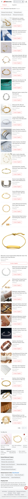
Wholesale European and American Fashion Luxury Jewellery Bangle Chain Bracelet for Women (19, 391)
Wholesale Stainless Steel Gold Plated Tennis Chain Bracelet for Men (19, 304)
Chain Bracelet (12, 452)
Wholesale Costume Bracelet (7, 467)
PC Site (14, 493)
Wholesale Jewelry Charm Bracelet (8, 464)
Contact (22, 494)
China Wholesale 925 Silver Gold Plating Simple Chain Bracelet (19, 354)
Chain (2, 475)
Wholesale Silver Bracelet (18, 14)
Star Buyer (10, 493)
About (5, 494)
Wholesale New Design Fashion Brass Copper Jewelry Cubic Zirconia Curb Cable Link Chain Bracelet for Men (19, 279)
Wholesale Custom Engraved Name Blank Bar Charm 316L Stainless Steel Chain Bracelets (14, 256)
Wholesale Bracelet (18, 12)
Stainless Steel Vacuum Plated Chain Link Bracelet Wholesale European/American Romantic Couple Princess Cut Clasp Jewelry (19, 403)
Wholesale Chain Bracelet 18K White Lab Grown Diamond (19, 80)
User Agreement (10, 494)
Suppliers (14, 5)
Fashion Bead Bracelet (15, 477)
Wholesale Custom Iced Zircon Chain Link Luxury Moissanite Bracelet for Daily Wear (19, 31)
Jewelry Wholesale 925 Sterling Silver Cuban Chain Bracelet (19, 204)
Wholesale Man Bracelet (21, 464)
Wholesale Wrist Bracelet (6, 14)
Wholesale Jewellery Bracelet (7, 459)
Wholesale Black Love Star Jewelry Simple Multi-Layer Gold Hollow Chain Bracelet (19, 415)
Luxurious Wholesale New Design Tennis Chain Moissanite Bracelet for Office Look (19, 117)
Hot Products (4, 491)
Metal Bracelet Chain (5, 477)
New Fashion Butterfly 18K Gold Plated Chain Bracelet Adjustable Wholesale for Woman (19, 56)
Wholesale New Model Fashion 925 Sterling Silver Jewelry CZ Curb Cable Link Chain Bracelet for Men (19, 216)
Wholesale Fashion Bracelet (6, 12)
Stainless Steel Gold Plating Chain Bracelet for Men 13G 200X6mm (18, 378)
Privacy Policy (17, 494)
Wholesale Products (11, 451)
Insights (18, 493)
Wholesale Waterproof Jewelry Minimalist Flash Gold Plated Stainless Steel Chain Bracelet (19, 317)
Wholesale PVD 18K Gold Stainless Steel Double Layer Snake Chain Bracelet (18, 105)
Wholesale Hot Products (21, 491)
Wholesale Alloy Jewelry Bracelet (7, 461)
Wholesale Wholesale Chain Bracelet (8, 469)
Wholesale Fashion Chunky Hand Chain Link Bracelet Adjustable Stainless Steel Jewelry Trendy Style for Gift (19, 267)
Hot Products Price (11, 491)
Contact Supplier (17, 25)
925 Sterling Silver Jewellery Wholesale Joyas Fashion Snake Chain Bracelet (19, 167)
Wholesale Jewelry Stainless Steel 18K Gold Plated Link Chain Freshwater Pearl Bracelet (19, 292)
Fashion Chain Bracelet (19, 475)
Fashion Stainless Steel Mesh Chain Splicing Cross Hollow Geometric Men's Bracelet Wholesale (19, 142)
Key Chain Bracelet (9, 475)
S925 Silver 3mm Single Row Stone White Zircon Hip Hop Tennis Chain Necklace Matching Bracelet (19, 366)
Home (2, 451)
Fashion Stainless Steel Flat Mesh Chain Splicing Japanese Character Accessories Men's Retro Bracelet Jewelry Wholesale (19, 130)
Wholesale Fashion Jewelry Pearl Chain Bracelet (19, 93)
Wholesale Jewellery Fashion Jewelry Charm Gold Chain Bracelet (18, 68)
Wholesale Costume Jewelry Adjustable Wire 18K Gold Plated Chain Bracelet (19, 43)
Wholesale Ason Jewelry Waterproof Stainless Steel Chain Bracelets (18, 19)
